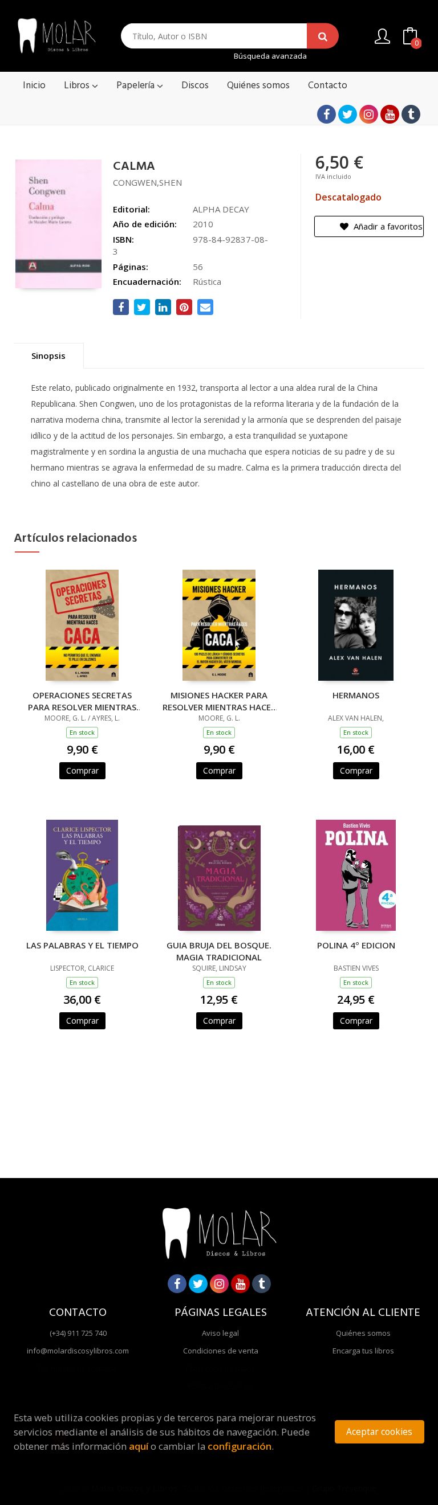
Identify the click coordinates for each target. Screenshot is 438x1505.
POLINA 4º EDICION (356, 945)
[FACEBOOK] (326, 114)
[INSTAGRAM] (368, 114)
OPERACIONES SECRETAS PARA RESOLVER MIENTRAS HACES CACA (82, 700)
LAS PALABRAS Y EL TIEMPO (82, 945)
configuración (239, 1446)
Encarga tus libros (363, 1350)
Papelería (136, 85)
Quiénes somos (363, 1333)
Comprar (82, 770)
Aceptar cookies (379, 1432)
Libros (78, 85)
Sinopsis (48, 355)
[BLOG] (411, 114)
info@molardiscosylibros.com (78, 1350)
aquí (138, 1446)
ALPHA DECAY (221, 209)
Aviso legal (220, 1333)
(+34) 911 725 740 (78, 1333)
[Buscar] (323, 36)
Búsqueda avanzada (270, 56)
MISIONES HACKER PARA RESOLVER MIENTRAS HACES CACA (219, 700)
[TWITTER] (347, 114)
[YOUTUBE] (389, 114)
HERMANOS (355, 695)
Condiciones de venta (220, 1350)
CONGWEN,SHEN (147, 182)
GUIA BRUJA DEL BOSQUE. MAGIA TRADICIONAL (219, 950)
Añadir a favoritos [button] (387, 226)
